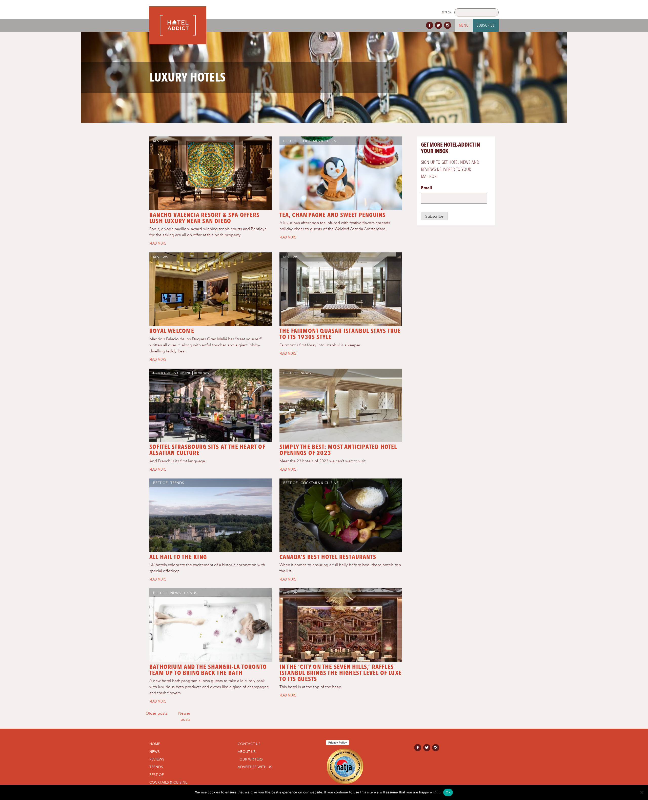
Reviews (160, 141)
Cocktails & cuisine (319, 141)
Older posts (156, 713)
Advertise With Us (255, 767)
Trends (177, 483)
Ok (448, 792)
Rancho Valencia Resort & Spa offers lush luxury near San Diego (204, 218)
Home (154, 744)
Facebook (430, 25)
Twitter (439, 25)
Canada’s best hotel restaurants (327, 557)
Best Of (290, 141)
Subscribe (486, 25)
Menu (464, 25)
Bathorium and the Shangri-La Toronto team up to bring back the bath (208, 669)
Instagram (448, 25)
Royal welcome (171, 330)
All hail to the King (178, 557)
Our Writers (251, 759)
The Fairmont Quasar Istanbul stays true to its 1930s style (340, 334)
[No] (641, 792)
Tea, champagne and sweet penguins (332, 214)
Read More (157, 243)
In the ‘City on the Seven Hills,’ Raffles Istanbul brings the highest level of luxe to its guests (340, 673)
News (305, 373)
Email (426, 187)
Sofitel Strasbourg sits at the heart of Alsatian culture (207, 449)
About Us (247, 752)
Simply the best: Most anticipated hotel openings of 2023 (338, 449)
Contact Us (249, 744)
